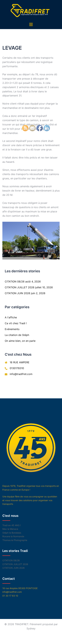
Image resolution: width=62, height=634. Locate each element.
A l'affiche (11, 317)
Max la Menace (10, 529)
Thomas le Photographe (14, 540)
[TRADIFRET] (31, 10)
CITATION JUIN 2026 (17, 293)
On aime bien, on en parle (20, 340)
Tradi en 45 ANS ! (11, 525)
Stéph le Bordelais (11, 532)
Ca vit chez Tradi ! (16, 323)
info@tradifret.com (21, 374)
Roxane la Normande (13, 536)
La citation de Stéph (17, 335)
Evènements (12, 329)
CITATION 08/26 (14, 281)
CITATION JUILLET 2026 (19, 287)
